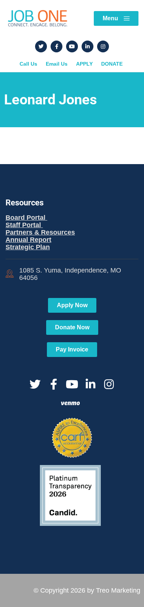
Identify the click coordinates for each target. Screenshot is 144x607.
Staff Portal (24, 225)
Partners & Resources (40, 232)
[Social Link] (41, 46)
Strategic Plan (28, 247)
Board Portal (26, 217)
